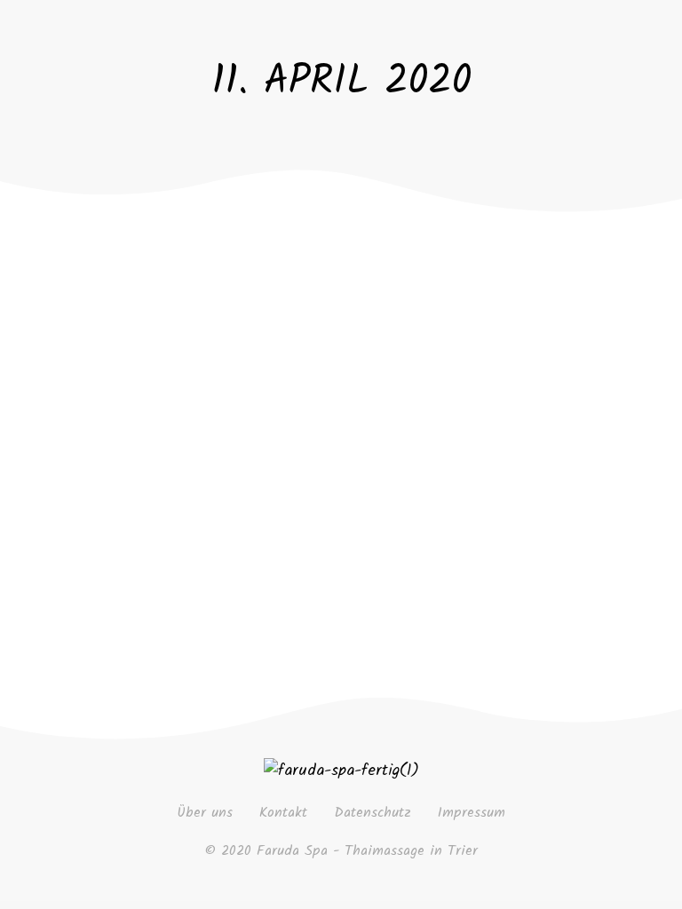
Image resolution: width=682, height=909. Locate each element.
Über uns (205, 813)
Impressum (471, 813)
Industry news (292, 385)
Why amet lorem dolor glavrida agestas (325, 331)
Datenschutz (372, 813)
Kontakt (283, 813)
